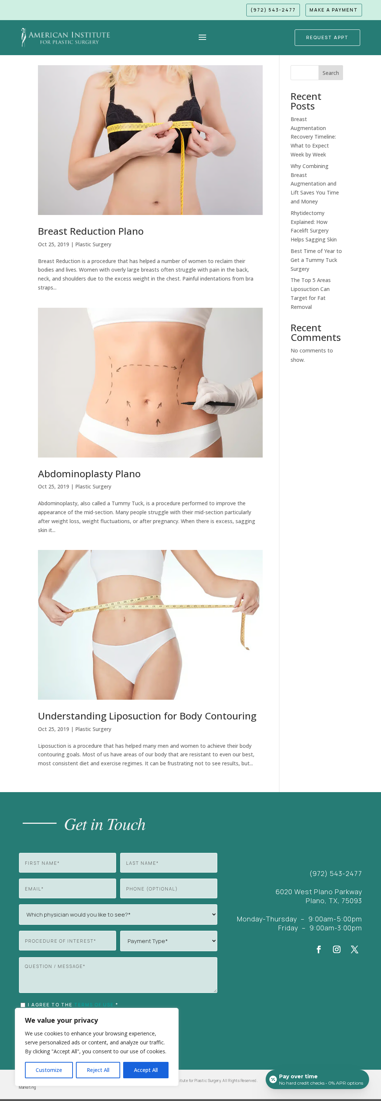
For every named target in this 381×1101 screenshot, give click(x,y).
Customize (49, 1069)
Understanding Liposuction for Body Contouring (147, 715)
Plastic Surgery (93, 244)
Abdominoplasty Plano (89, 473)
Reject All (98, 1069)
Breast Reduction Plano (91, 231)
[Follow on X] (354, 949)
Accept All (146, 1069)
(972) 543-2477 (273, 10)
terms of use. (95, 1005)
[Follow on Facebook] (318, 949)
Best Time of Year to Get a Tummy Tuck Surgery (316, 259)
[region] (97, 1047)
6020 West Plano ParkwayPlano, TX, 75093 (319, 896)
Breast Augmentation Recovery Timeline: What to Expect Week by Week (313, 137)
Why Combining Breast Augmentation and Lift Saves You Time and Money (315, 183)
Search (331, 72)
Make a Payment (334, 10)
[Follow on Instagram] (336, 949)
